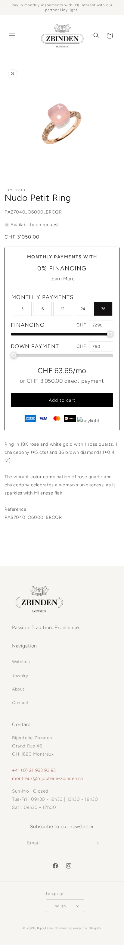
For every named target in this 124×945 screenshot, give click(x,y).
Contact (20, 702)
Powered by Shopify (84, 928)
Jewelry (20, 675)
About (18, 689)
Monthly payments (42, 297)
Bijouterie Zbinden (52, 928)
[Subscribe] (96, 843)
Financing (28, 325)
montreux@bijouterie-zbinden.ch (47, 778)
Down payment (35, 346)
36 (103, 309)
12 (62, 309)
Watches (21, 661)
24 (83, 309)
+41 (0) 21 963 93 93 (34, 770)
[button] (12, 35)
